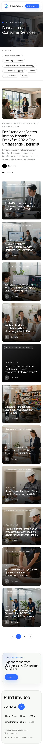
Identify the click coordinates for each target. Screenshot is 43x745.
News (10, 677)
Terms (24, 737)
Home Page (11, 716)
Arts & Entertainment (12, 56)
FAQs (32, 716)
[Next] (30, 636)
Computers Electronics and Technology (19, 66)
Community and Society (14, 61)
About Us (8, 737)
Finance (32, 71)
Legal (31, 737)
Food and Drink (10, 76)
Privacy (17, 737)
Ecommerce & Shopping (14, 71)
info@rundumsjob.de (15, 722)
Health (24, 76)
